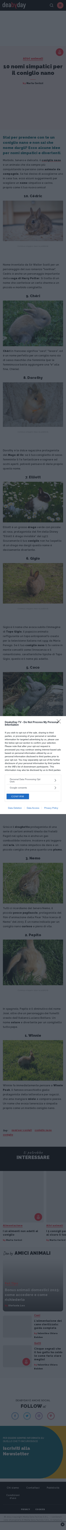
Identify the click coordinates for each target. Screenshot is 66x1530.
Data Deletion (15, 808)
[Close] (60, 722)
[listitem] (33, 780)
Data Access (33, 808)
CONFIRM (17, 796)
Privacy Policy (51, 808)
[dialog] (33, 765)
